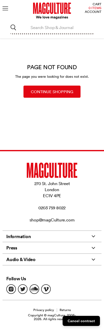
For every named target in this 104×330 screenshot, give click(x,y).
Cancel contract (81, 321)
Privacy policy (43, 310)
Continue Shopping (52, 91)
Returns (65, 310)
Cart (97, 4)
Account (93, 12)
